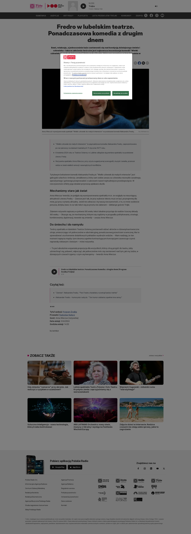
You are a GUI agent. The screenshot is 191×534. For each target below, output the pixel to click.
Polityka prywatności (79, 75)
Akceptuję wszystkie (121, 93)
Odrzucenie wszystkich (101, 93)
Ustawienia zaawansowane (73, 93)
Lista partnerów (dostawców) (73, 86)
